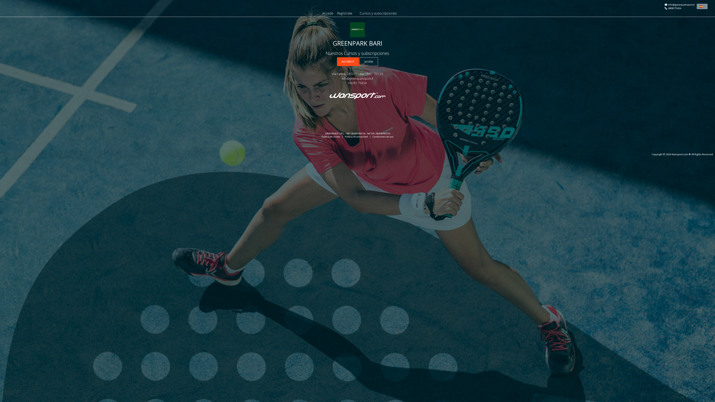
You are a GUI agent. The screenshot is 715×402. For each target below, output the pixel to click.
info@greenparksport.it (681, 4)
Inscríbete (348, 61)
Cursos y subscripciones (378, 13)
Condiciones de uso (382, 136)
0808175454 (674, 8)
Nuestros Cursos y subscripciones (357, 53)
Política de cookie (331, 136)
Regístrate (344, 13)
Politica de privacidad (356, 136)
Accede (327, 13)
